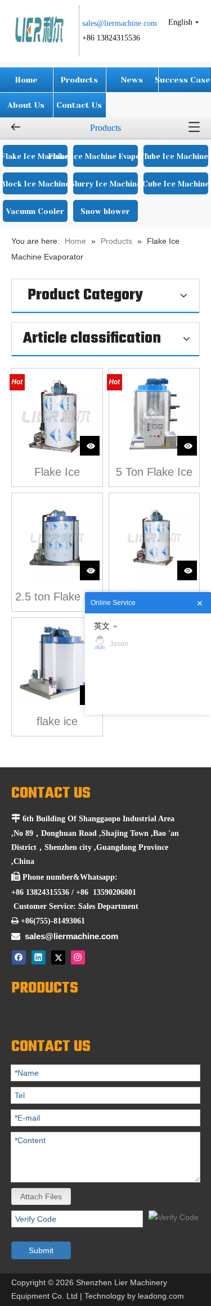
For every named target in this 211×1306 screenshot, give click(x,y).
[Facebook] (19, 957)
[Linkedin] (39, 957)
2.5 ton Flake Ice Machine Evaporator (57, 598)
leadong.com (161, 1295)
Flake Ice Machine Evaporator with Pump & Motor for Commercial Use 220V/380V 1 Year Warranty (56, 473)
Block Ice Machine (35, 184)
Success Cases (184, 79)
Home (26, 79)
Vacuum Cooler (35, 211)
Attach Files (41, 1196)
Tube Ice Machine (175, 156)
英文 (102, 625)
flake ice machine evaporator (57, 722)
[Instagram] (78, 957)
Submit (41, 1250)
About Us (25, 105)
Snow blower (105, 211)
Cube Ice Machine (175, 184)
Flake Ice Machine (35, 156)
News (132, 79)
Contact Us (79, 105)
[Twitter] (58, 957)
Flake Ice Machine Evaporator (105, 156)
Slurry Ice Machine (105, 184)
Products (79, 79)
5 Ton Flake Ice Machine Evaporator (154, 473)
